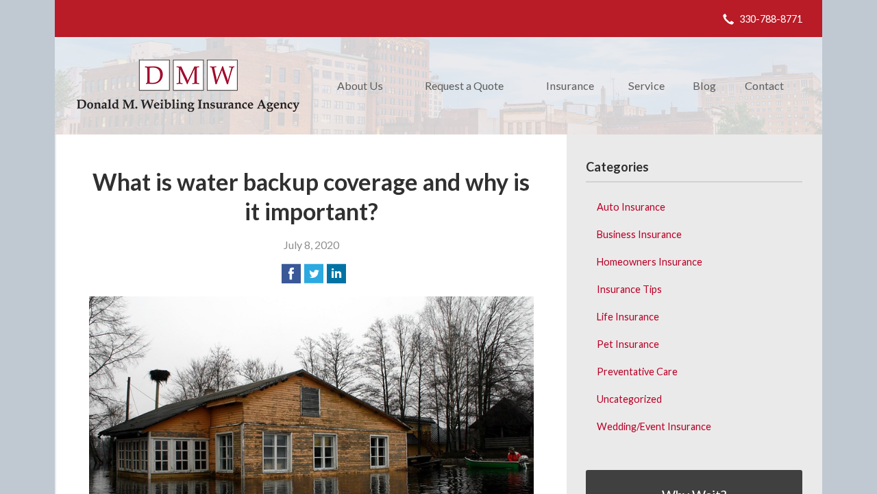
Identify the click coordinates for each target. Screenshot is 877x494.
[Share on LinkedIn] (336, 273)
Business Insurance (639, 234)
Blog (704, 85)
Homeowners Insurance (649, 262)
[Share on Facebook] (291, 273)
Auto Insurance (631, 207)
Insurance (570, 85)
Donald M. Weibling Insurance (188, 86)
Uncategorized (629, 399)
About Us (360, 85)
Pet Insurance (628, 344)
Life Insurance (628, 316)
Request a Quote (464, 85)
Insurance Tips (629, 289)
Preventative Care (637, 371)
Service (646, 85)
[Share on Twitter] (313, 273)
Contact (764, 85)
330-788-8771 (770, 19)
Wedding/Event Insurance (654, 426)
